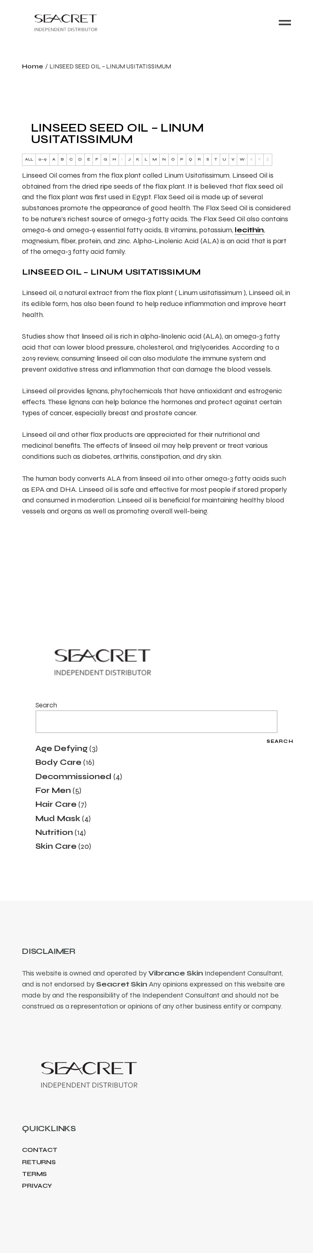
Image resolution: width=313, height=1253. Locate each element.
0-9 (42, 159)
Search (46, 705)
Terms (34, 1174)
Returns (39, 1162)
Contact (39, 1150)
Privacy (37, 1185)
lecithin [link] (249, 229)
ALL (29, 159)
